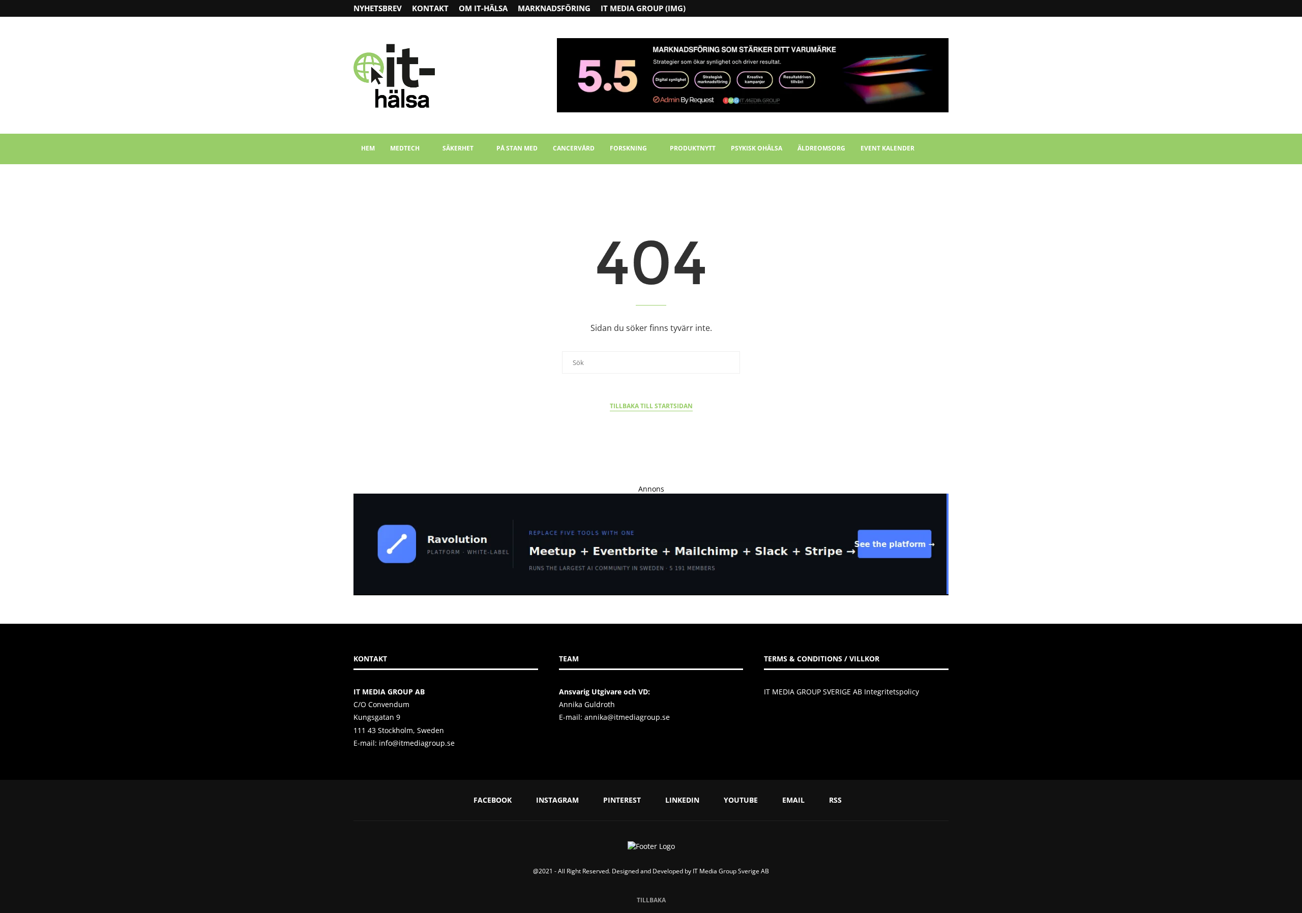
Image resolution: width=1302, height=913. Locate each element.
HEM (368, 148)
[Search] (943, 149)
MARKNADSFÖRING (554, 8)
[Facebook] (906, 8)
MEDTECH (405, 148)
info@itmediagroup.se (417, 743)
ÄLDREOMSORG (821, 148)
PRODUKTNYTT (693, 148)
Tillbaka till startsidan (651, 406)
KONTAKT (430, 8)
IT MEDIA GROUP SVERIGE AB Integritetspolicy (841, 691)
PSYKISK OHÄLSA (756, 148)
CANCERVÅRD (574, 148)
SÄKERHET (458, 148)
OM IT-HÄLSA (483, 8)
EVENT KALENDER (887, 148)
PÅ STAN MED (517, 148)
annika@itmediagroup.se (627, 717)
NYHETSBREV (377, 8)
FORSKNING (628, 148)
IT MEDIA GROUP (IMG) (643, 8)
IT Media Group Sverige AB (731, 871)
